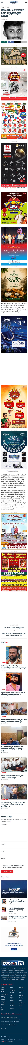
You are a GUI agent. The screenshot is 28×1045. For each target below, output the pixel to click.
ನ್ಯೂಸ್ (11, 997)
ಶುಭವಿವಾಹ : (22, 1003)
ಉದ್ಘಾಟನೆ (3, 1001)
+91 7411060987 (14, 1022)
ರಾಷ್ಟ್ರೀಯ (21, 995)
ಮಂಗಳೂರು (21, 987)
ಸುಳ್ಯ (20, 1008)
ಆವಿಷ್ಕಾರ (3, 999)
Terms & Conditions (5, 1036)
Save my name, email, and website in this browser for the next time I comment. (13, 866)
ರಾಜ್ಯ (20, 992)
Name (3, 844)
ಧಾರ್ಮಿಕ (12, 992)
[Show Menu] (2, 2)
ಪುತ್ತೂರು (3, 716)
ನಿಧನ (11, 995)
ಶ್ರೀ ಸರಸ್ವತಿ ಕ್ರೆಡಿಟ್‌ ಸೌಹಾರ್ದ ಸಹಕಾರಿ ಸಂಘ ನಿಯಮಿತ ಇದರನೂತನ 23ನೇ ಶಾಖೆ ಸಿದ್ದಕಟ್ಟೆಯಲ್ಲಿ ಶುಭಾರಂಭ (13, 892)
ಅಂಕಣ (2, 991)
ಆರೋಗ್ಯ (3, 996)
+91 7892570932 (5, 1022)
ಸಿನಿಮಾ (20, 1005)
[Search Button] (26, 2)
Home (2, 7)
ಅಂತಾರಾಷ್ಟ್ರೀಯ (4, 994)
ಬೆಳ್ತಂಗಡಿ (12, 1008)
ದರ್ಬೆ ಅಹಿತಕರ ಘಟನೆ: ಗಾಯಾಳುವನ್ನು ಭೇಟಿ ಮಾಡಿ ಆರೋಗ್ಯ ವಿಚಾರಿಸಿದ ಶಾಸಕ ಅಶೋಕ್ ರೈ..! (18, 918)
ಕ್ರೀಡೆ (2, 1009)
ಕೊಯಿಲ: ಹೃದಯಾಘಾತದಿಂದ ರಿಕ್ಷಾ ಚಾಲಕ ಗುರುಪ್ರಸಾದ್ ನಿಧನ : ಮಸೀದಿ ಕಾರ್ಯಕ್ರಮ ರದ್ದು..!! (17, 901)
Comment (4, 824)
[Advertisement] (14, 368)
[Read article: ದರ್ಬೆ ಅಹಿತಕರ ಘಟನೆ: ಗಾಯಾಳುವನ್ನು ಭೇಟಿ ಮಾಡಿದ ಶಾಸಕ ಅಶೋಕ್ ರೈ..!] (14, 764)
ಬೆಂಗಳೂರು (12, 1005)
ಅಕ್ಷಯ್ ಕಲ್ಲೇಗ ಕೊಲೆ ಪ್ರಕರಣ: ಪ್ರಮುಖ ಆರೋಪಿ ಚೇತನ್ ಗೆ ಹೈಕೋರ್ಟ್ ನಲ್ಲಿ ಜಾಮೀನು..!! (16, 910)
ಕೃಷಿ (2, 1007)
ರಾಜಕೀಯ (21, 990)
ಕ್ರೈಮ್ (3, 689)
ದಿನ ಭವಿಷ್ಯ (12, 990)
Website (3, 858)
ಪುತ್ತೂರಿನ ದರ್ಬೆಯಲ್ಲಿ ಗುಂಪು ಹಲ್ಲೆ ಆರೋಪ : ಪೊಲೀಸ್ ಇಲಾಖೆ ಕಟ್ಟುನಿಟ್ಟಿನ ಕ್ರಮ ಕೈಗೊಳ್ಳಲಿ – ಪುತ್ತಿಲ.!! (12, 748)
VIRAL (2, 989)
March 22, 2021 (4, 19)
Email (3, 851)
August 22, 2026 (5, 723)
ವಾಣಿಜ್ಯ (20, 997)
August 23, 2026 (6, 895)
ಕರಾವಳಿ (3, 1004)
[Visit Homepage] (14, 2)
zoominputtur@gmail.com (10, 1024)
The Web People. (9, 1041)
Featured (7, 7)
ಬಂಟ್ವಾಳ (12, 1003)
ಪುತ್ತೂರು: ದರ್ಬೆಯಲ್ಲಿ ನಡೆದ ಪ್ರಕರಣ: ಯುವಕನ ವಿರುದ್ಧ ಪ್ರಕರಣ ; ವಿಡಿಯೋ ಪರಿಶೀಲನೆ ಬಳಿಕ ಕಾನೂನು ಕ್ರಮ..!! (13, 804)
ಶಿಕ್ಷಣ (20, 1000)
